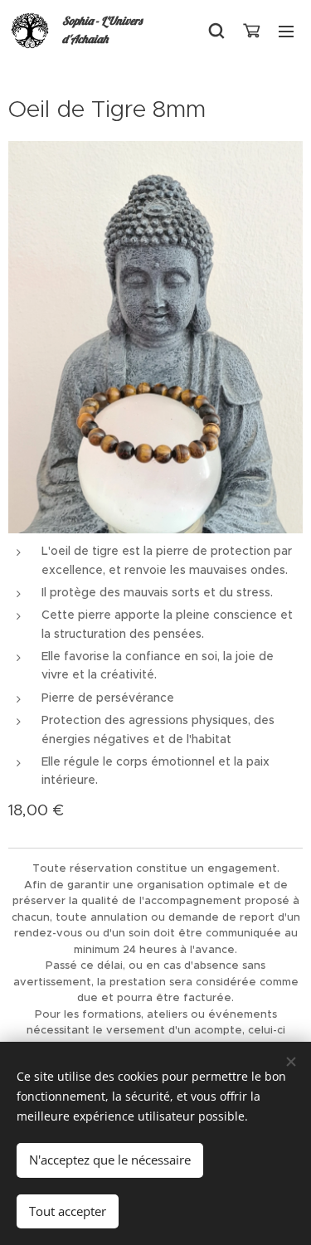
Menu (286, 30)
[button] (216, 30)
